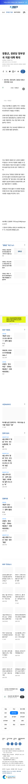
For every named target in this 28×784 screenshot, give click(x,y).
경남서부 (22, 724)
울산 (5, 717)
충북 (22, 720)
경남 (14, 724)
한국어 (3, 769)
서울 (5, 709)
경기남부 (22, 717)
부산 (14, 709)
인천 (5, 713)
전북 (5, 724)
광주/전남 (14, 713)
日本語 (12, 769)
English (8, 769)
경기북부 (5, 720)
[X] (6, 71)
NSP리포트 (17, 12)
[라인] (13, 71)
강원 (14, 720)
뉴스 (3, 12)
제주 (5, 728)
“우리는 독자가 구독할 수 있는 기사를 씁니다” (14, 2)
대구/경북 (22, 709)
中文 (16, 769)
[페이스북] (3, 71)
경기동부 (14, 717)
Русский (20, 769)
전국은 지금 (9, 12)
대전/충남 (22, 713)
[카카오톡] (10, 71)
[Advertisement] (14, 146)
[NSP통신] (14, 7)
